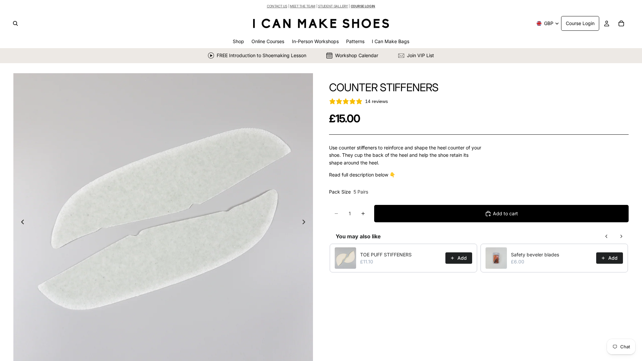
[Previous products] (606, 236)
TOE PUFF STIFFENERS (386, 254)
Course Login (580, 23)
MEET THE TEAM (302, 6)
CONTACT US (277, 6)
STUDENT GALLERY (333, 6)
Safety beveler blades (535, 254)
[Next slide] (305, 223)
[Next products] (621, 236)
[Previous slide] (20, 223)
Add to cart (505, 213)
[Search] (15, 23)
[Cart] (621, 23)
